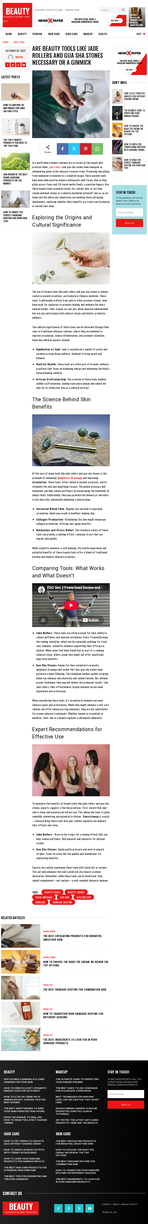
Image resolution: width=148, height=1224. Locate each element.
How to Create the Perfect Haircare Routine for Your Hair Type (15, 216)
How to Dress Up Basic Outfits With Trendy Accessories (24, 1151)
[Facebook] (7, 64)
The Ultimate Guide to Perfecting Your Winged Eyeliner (134, 113)
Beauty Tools (52, 892)
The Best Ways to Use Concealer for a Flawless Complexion (77, 1089)
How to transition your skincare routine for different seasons (73, 1015)
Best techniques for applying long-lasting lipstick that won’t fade (78, 1099)
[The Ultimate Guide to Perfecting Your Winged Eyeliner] (117, 113)
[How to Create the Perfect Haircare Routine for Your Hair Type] (15, 199)
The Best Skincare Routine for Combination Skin (74, 989)
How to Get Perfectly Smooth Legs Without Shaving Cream (134, 96)
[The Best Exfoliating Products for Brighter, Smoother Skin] (20, 936)
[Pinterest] (86, 149)
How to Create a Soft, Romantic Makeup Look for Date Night (25, 1089)
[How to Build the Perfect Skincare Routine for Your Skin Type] (117, 164)
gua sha (64, 897)
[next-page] (120, 178)
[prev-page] (114, 178)
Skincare (40, 902)
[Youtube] (23, 64)
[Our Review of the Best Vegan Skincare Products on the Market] (15, 161)
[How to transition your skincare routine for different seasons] (20, 1013)
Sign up (129, 223)
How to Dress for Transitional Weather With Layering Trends (134, 147)
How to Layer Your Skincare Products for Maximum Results (24, 1160)
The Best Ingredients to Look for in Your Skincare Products (70, 1041)
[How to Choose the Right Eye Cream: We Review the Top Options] (20, 962)
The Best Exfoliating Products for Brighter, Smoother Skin (136, 20)
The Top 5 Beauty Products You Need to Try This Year (15, 142)
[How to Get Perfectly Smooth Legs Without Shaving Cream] (117, 96)
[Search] (123, 10)
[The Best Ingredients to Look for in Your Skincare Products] (20, 1039)
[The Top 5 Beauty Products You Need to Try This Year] (15, 126)
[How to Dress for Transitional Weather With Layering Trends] (117, 147)
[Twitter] (18, 64)
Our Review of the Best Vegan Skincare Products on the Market (15, 179)
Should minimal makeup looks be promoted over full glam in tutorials (76, 1111)
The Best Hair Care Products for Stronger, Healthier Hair (25, 1169)
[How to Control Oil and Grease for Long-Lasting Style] (15, 92)
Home (6, 42)
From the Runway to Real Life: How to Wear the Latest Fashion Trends (25, 1120)
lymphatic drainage (69, 478)
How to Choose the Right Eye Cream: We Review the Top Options (75, 963)
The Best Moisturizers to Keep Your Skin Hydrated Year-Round (24, 1109)
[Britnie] (11, 57)
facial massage (44, 897)
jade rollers (55, 167)
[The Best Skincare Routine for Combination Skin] (20, 988)
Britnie (19, 57)
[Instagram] (13, 64)
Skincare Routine (62, 902)
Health (48, 985)
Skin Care (19, 42)
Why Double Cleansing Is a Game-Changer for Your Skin (24, 1080)
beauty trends (76, 892)
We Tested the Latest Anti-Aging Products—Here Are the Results (77, 1121)
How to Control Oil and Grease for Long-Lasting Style (14, 108)
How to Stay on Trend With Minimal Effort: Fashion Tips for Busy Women (24, 1099)
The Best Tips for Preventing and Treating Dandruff (25, 1177)
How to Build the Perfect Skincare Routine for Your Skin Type (134, 164)
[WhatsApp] (97, 149)
